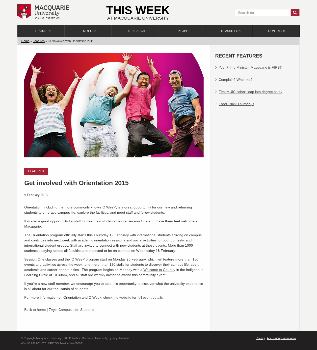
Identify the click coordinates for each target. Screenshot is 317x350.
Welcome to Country (159, 270)
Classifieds (230, 31)
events (161, 245)
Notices (89, 31)
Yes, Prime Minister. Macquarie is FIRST (250, 67)
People (184, 31)
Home (25, 41)
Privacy (260, 338)
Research (136, 31)
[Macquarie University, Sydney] (43, 11)
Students (87, 310)
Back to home (35, 310)
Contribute (278, 31)
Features (43, 31)
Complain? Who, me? (236, 80)
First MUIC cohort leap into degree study (250, 92)
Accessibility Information (281, 338)
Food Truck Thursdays (236, 104)
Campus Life (68, 310)
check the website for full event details (133, 297)
